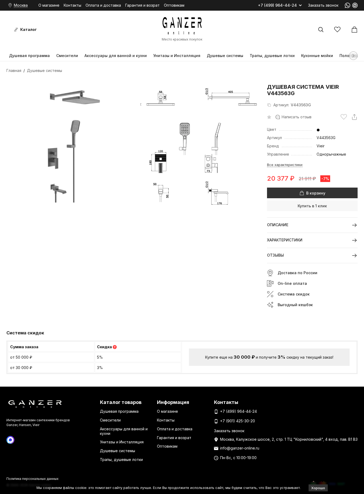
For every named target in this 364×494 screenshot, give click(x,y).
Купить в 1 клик (312, 206)
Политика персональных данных (32, 479)
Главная (13, 70)
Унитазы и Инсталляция (176, 55)
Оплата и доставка (103, 5)
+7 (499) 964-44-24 (277, 5)
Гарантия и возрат (142, 5)
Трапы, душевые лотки (272, 55)
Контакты (72, 5)
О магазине (48, 5)
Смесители (67, 55)
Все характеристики (284, 165)
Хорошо (318, 488)
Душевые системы (225, 55)
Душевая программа (29, 55)
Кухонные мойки (317, 55)
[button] (353, 55)
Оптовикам (174, 5)
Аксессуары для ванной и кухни (115, 55)
